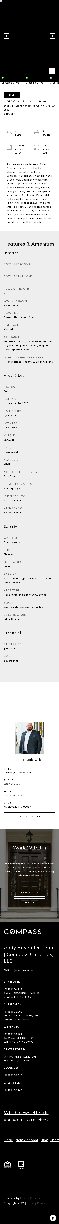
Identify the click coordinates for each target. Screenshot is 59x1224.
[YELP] (7, 1185)
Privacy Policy (36, 1203)
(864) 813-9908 (13, 1090)
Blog (44, 1140)
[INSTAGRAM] (15, 1176)
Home (8, 1140)
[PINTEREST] (15, 1185)
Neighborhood (27, 1140)
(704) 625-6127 (13, 989)
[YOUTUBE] (32, 1176)
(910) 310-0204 (13, 1034)
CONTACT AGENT (30, 816)
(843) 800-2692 (13, 1011)
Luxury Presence (31, 1198)
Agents (30, 902)
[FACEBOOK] (7, 1176)
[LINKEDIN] (23, 1176)
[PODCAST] (48, 1176)
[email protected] (24, 970)
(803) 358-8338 (13, 1075)
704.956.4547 (12, 784)
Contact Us (29, 892)
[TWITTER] (40, 1176)
